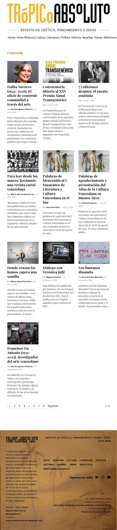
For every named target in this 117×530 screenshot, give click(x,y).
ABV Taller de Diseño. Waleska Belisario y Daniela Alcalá (82, 505)
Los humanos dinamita (89, 269)
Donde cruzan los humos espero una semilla (22, 272)
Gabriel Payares (89, 203)
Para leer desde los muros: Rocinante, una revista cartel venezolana (22, 182)
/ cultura (15, 53)
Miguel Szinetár (54, 277)
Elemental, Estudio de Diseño (96, 511)
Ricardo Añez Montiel (92, 277)
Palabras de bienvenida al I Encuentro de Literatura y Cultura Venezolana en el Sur (56, 189)
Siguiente (53, 405)
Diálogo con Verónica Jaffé (54, 269)
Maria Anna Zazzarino (21, 281)
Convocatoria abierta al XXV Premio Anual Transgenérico (55, 93)
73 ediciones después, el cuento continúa (93, 91)
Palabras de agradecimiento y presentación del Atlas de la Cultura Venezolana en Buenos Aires (93, 187)
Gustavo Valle (53, 207)
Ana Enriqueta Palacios (22, 109)
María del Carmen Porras (23, 194)
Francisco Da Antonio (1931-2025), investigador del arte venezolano (22, 355)
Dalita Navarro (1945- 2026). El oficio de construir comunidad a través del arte (22, 95)
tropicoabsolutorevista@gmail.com (24, 520)
